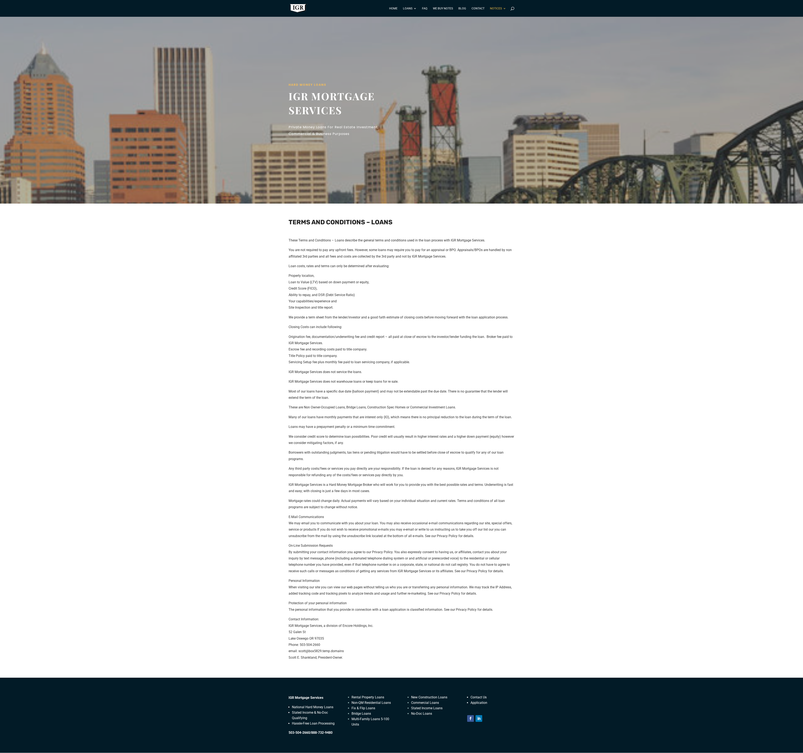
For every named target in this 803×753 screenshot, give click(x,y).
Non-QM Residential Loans (371, 703)
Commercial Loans (425, 703)
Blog (462, 8)
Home (393, 8)
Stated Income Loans (426, 708)
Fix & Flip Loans (363, 708)
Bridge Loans (361, 714)
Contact (478, 8)
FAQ (424, 8)
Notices (496, 8)
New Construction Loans (429, 697)
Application (479, 703)
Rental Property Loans (368, 697)
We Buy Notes (443, 8)
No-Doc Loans (421, 714)
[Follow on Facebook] (470, 718)
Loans (407, 8)
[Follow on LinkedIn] (479, 718)
